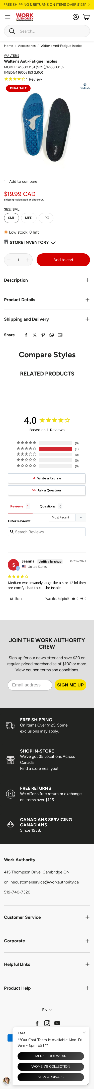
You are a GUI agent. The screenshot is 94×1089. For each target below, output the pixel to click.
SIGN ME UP (70, 684)
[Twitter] (34, 335)
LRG (46, 218)
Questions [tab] (48, 506)
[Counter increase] (27, 259)
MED (29, 218)
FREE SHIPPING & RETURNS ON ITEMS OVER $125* (45, 5)
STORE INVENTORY (29, 242)
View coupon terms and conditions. (47, 669)
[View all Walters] (85, 87)
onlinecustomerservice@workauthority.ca (41, 882)
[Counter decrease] (8, 259)
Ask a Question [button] (49, 490)
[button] (47, 31)
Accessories (27, 46)
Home (8, 46)
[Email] (60, 335)
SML (11, 218)
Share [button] (18, 599)
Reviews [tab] (16, 506)
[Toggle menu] (8, 17)
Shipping (9, 199)
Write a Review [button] (49, 478)
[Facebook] (26, 335)
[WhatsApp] (51, 335)
